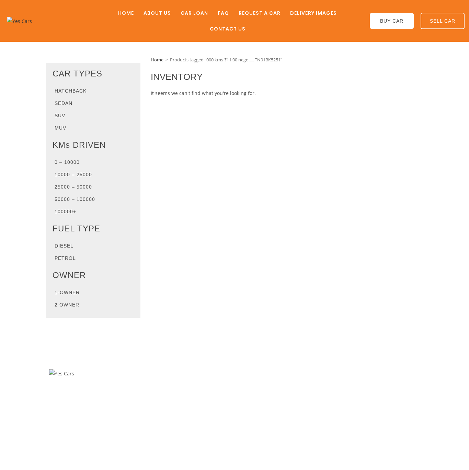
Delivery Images (313, 13)
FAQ (223, 13)
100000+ (65, 211)
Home (126, 13)
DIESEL (64, 246)
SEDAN (63, 103)
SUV (60, 115)
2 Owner (67, 305)
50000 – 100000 (75, 199)
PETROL (65, 258)
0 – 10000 (67, 162)
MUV (60, 128)
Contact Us (227, 28)
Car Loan (194, 13)
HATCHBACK (71, 91)
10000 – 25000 (73, 174)
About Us (157, 13)
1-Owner (67, 292)
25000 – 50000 (73, 187)
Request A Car (260, 13)
